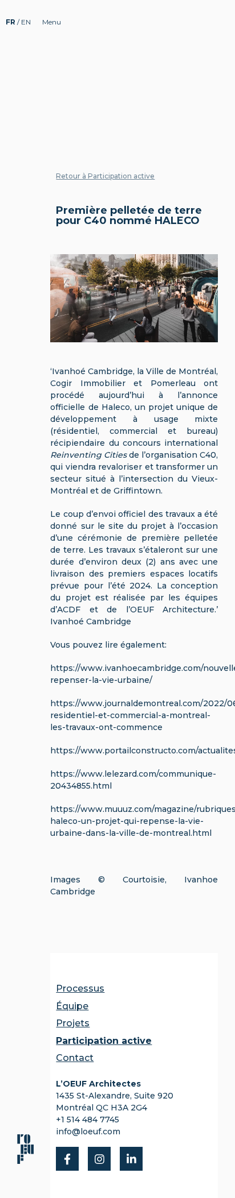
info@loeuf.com (88, 1131)
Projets (73, 1023)
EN (26, 22)
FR (11, 22)
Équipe (72, 1006)
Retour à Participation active (105, 176)
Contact (75, 1057)
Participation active (104, 1040)
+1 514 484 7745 (87, 1119)
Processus (80, 988)
